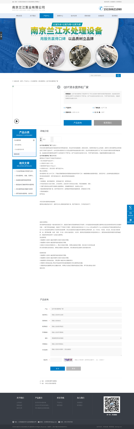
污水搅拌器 (34, 81)
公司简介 (19, 402)
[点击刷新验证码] (68, 359)
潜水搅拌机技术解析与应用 (24, 189)
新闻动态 (19, 405)
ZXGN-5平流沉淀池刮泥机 (42, 405)
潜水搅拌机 (42, 81)
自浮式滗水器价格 (40, 402)
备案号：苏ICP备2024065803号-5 (57, 426)
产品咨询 (78, 123)
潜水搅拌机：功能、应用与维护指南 (25, 175)
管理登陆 (111, 426)
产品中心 (46, 16)
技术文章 (74, 16)
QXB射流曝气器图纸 (51, 381)
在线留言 (112, 1)
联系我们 (119, 1)
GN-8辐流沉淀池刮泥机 (42, 408)
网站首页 (19, 16)
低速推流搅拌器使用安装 (23, 180)
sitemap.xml (118, 426)
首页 (21, 81)
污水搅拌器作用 (19, 149)
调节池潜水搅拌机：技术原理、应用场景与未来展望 (25, 193)
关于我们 (33, 16)
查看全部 (16, 154)
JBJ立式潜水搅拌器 (50, 383)
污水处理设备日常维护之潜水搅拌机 (25, 171)
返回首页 (106, 1)
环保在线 (105, 426)
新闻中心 (60, 16)
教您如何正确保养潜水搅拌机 (25, 184)
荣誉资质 (87, 16)
